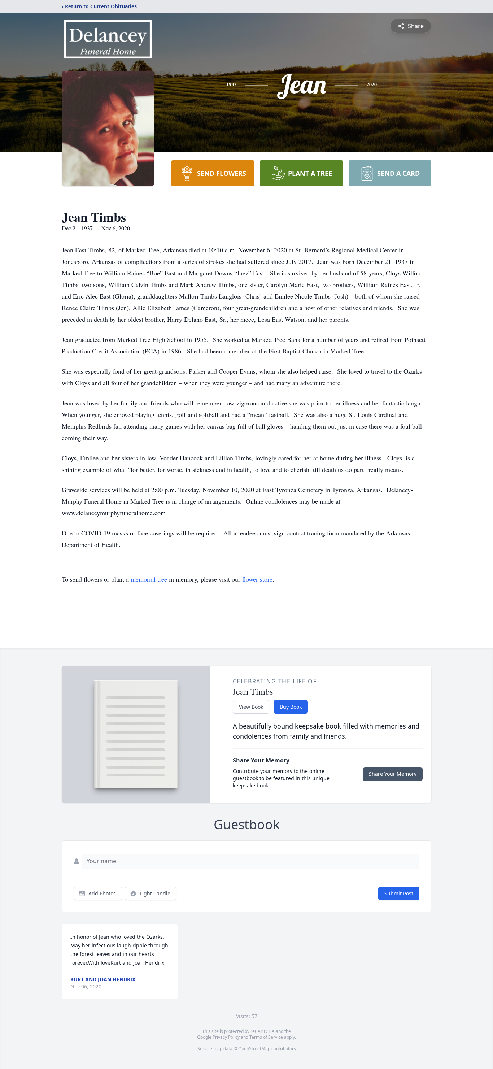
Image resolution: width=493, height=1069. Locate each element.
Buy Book (291, 706)
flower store (257, 579)
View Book (251, 706)
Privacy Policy (226, 1037)
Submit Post (398, 893)
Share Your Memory (392, 773)
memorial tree (149, 579)
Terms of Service (266, 1037)
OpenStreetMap (254, 1049)
